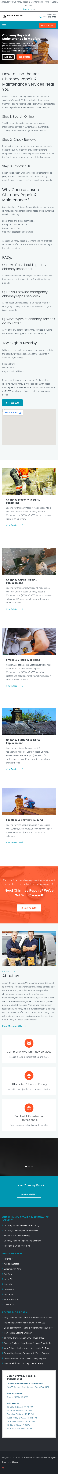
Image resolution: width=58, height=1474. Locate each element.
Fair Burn (8, 1274)
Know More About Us (12, 1026)
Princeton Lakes (11, 1299)
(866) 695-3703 (49, 16)
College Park (9, 1289)
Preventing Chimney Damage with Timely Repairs (26, 1353)
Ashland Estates (11, 1263)
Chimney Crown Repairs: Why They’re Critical (24, 1337)
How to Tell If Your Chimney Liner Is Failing (23, 1363)
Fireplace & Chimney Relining (17, 1245)
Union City (8, 1279)
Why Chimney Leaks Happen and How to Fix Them (27, 1348)
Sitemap (15, 1462)
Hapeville (8, 1284)
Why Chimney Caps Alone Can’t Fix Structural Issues (28, 1317)
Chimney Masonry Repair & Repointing (21, 1225)
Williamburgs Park (12, 1268)
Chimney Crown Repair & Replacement (21, 1230)
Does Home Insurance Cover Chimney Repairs (25, 1358)
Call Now (8, 57)
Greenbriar (9, 1304)
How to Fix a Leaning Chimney (18, 1332)
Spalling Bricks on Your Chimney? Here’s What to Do (27, 1343)
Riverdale (8, 1258)
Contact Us (28, 9)
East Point (9, 1294)
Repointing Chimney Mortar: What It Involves (24, 1322)
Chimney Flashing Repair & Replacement (22, 1240)
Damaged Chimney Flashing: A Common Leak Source (28, 1327)
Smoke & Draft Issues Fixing (17, 1235)
